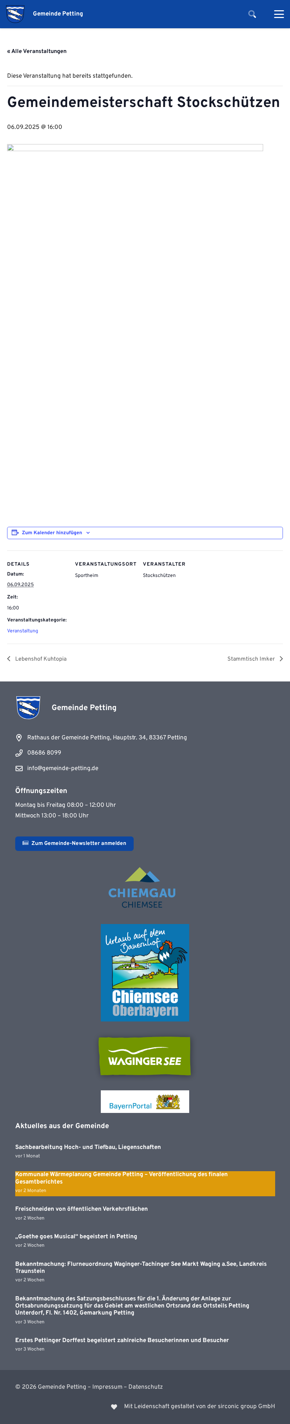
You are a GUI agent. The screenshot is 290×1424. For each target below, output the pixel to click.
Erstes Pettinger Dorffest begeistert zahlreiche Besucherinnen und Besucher (122, 1341)
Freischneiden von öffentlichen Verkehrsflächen (81, 1209)
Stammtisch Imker (251, 659)
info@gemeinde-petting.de (62, 769)
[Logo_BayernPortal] (145, 1101)
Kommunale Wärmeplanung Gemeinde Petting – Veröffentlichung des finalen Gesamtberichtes (121, 1178)
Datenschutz (145, 1387)
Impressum (107, 1387)
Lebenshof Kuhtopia (40, 659)
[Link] (145, 1406)
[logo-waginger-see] (145, 1056)
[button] (252, 14)
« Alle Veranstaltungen (36, 51)
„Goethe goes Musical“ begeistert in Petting (76, 1237)
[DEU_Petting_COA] (15, 14)
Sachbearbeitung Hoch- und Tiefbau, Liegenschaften (88, 1147)
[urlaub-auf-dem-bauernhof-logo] (145, 972)
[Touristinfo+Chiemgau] (145, 888)
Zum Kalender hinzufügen (52, 533)
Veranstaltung (22, 631)
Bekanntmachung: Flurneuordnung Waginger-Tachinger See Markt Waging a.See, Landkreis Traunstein (141, 1268)
